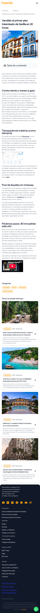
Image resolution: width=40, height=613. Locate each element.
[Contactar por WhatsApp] (36, 609)
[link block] (20, 313)
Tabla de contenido (17, 65)
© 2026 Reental (7, 599)
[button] (37, 3)
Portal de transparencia (9, 593)
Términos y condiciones (9, 590)
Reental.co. (24, 609)
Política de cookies (8, 587)
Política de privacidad (8, 583)
